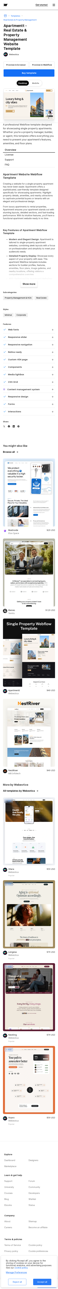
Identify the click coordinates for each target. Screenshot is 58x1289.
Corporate (21, 315)
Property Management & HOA (18, 298)
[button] (54, 5)
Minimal (8, 315)
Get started (42, 5)
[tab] (29, 150)
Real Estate (41, 298)
